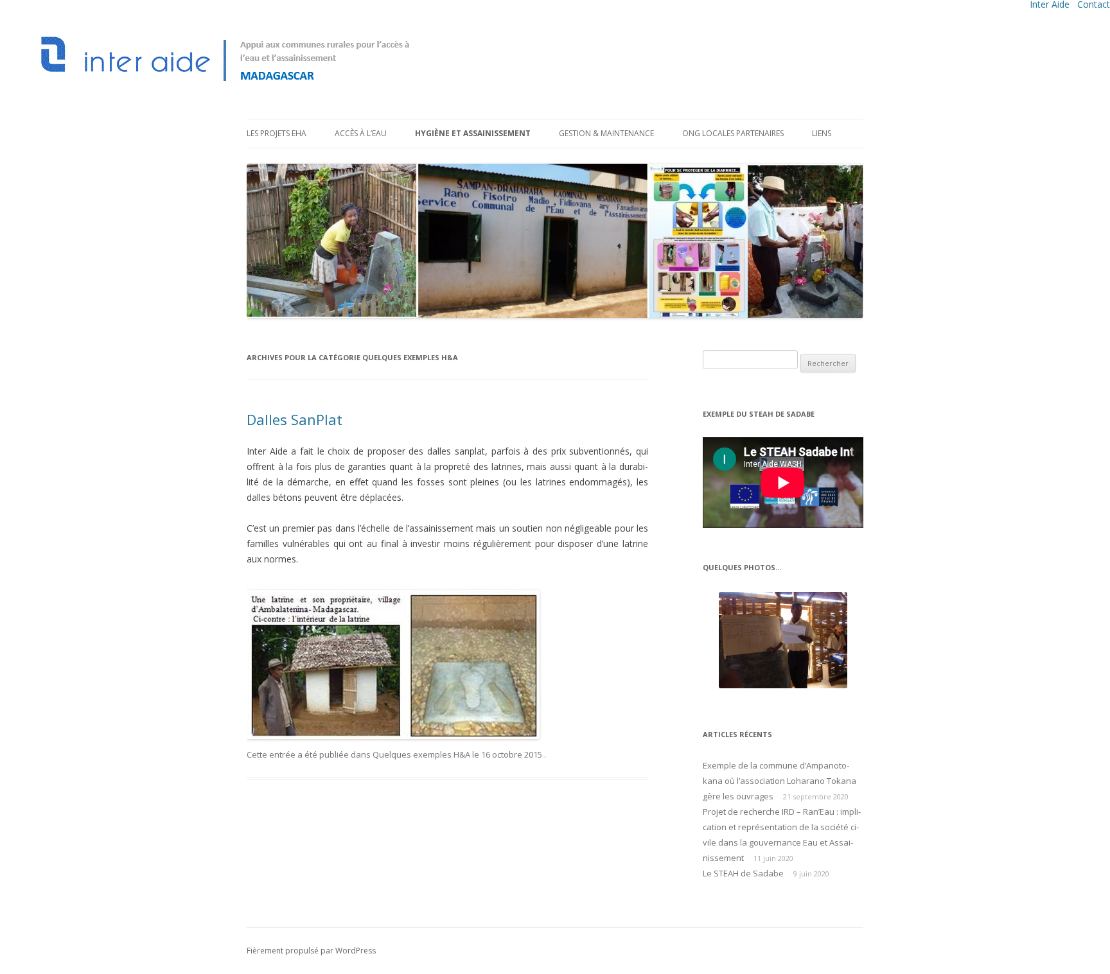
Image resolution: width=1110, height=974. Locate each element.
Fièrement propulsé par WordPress (311, 950)
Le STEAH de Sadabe (743, 873)
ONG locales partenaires (733, 133)
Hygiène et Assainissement (473, 133)
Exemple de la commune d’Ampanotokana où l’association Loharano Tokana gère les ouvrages (779, 781)
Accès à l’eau (361, 133)
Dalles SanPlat (294, 419)
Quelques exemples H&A (421, 754)
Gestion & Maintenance (606, 133)
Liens (821, 133)
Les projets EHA (276, 133)
